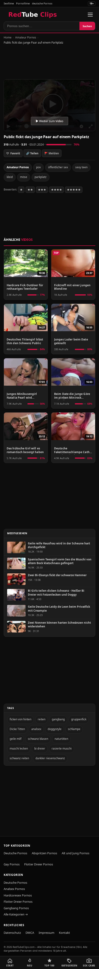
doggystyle (54, 729)
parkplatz (41, 177)
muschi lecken (19, 748)
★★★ (42, 190)
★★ (30, 190)
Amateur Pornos (25, 37)
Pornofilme (23, 3)
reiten (41, 719)
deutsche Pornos (42, 3)
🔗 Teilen (32, 153)
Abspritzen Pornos (44, 853)
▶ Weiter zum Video (49, 121)
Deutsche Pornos (15, 853)
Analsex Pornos (14, 889)
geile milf (15, 739)
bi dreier (39, 748)
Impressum (46, 933)
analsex (36, 729)
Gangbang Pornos (16, 908)
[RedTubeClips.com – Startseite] (33, 15)
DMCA (30, 933)
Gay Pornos (12, 864)
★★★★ (56, 190)
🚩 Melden (51, 153)
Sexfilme (9, 3)
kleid (10, 177)
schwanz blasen (38, 739)
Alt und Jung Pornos (75, 853)
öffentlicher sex (58, 167)
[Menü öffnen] (90, 15)
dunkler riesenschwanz (50, 758)
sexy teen (81, 167)
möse (23, 177)
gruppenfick (78, 719)
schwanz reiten (19, 758)
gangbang (58, 719)
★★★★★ (74, 190)
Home (8, 37)
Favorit (13, 153)
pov (38, 167)
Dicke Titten (17, 729)
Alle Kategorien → (16, 914)
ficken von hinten (20, 719)
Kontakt (64, 933)
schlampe (74, 729)
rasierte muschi (62, 748)
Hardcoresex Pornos (18, 895)
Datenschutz (12, 933)
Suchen (87, 26)
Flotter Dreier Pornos (38, 864)
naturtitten (61, 739)
